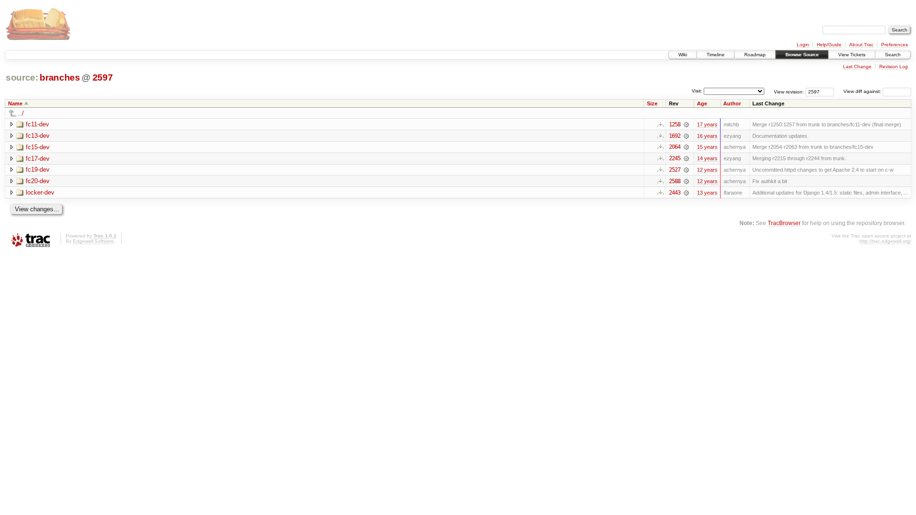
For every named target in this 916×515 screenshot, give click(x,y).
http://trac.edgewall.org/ (885, 241)
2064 (674, 147)
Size (652, 103)
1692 (674, 136)
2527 (674, 169)
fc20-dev (38, 181)
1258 (674, 124)
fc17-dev (38, 158)
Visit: (697, 90)
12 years (707, 170)
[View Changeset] (686, 124)
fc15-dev (38, 147)
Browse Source (802, 54)
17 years (707, 124)
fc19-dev (38, 169)
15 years (707, 147)
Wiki (682, 54)
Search (893, 54)
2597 (103, 77)
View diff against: (863, 91)
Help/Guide (829, 44)
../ (21, 113)
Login (803, 44)
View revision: (789, 91)
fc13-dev (38, 135)
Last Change (857, 66)
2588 (674, 181)
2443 (674, 192)
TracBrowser (784, 223)
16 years (707, 136)
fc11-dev (37, 124)
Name (15, 103)
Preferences (894, 44)
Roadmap (755, 54)
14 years (707, 158)
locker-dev (40, 192)
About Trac (861, 44)
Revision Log (893, 66)
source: (22, 77)
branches (60, 77)
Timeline (716, 54)
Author (732, 103)
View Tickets (851, 54)
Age (702, 103)
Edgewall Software (93, 241)
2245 (674, 158)
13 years (707, 193)
